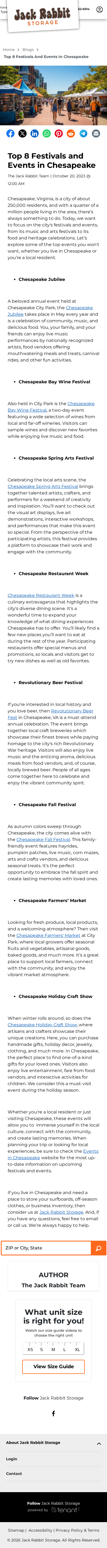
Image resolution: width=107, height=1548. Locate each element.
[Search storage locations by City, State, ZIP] (98, 1248)
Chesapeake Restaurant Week (41, 595)
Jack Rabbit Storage (61, 1212)
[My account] (99, 9)
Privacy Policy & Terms (77, 1530)
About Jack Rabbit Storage (33, 1442)
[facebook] (53, 1413)
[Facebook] (10, 133)
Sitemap (16, 1530)
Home (9, 49)
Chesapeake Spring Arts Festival (43, 486)
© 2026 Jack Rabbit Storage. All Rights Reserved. (53, 1540)
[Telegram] (83, 133)
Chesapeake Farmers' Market (48, 935)
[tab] (53, 1443)
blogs (28, 49)
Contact (14, 1473)
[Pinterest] (59, 133)
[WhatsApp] (47, 133)
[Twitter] (22, 133)
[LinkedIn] (35, 133)
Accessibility (39, 1530)
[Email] (96, 133)
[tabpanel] (53, 1443)
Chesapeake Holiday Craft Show (42, 1024)
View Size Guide (53, 1367)
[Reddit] (71, 133)
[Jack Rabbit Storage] (42, 17)
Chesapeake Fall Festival (43, 839)
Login (11, 1458)
